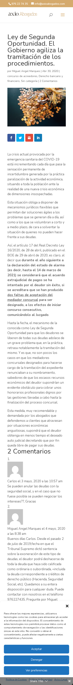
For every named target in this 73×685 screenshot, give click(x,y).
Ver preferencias (36, 670)
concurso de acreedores (22, 76)
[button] (67, 606)
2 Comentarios (48, 81)
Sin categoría (29, 81)
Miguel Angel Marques (26, 71)
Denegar (36, 660)
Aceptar (36, 649)
